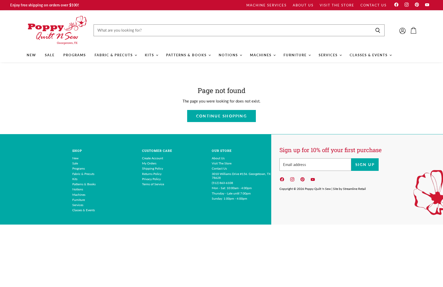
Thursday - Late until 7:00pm (231, 193)
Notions (229, 55)
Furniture (296, 55)
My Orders (149, 163)
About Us (303, 5)
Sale (50, 55)
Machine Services (266, 5)
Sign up (365, 164)
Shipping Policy (152, 168)
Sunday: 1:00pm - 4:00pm (229, 198)
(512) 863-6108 (222, 183)
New (31, 55)
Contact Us (373, 5)
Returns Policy (152, 174)
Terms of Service (153, 184)
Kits (150, 55)
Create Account (152, 158)
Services (329, 55)
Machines (261, 55)
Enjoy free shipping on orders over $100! (44, 5)
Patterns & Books (187, 55)
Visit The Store (337, 5)
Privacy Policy (151, 179)
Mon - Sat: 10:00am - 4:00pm (232, 188)
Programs (74, 55)
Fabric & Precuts (114, 55)
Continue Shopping (221, 116)
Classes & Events (369, 55)
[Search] (378, 30)
